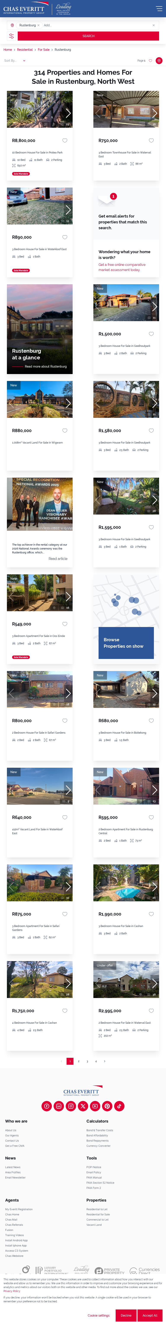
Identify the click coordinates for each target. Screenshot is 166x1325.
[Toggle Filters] (11, 36)
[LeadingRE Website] (81, 1271)
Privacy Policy (11, 1291)
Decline (126, 1315)
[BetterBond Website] (17, 1271)
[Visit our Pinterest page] (107, 1106)
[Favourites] (64, 140)
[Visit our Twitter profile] (83, 1106)
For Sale (43, 49)
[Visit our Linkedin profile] (59, 1106)
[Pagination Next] (104, 1061)
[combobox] (60, 25)
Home (7, 49)
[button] (38, 25)
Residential (25, 49)
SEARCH (88, 36)
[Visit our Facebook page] (47, 1106)
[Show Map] (159, 60)
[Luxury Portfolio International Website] (52, 1271)
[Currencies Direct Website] (145, 1271)
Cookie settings (99, 1315)
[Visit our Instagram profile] (71, 1106)
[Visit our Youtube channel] (95, 1106)
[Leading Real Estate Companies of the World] (63, 9)
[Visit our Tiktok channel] (119, 1106)
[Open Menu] (159, 8)
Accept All (150, 1315)
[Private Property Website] (109, 1271)
